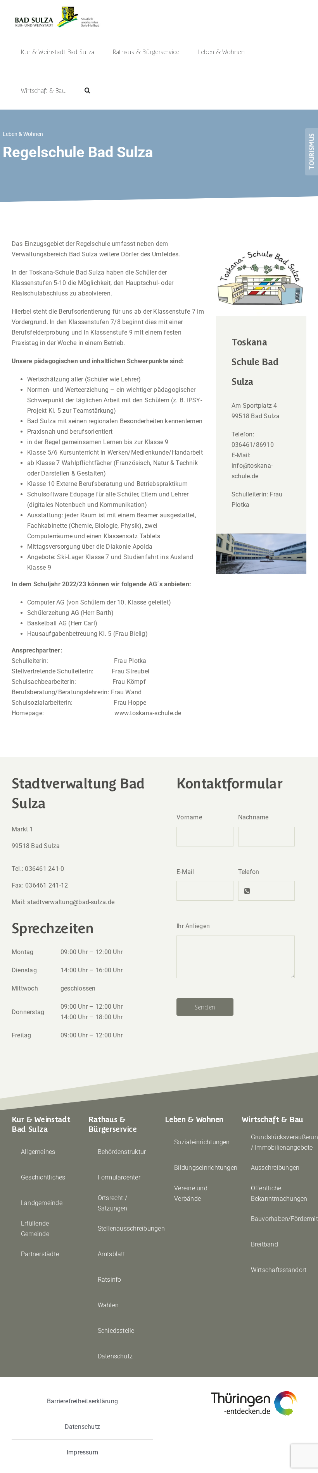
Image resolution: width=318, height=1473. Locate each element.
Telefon (248, 872)
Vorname (189, 817)
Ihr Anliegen (193, 926)
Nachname (253, 817)
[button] (87, 90)
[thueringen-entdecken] (254, 1391)
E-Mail (185, 872)
